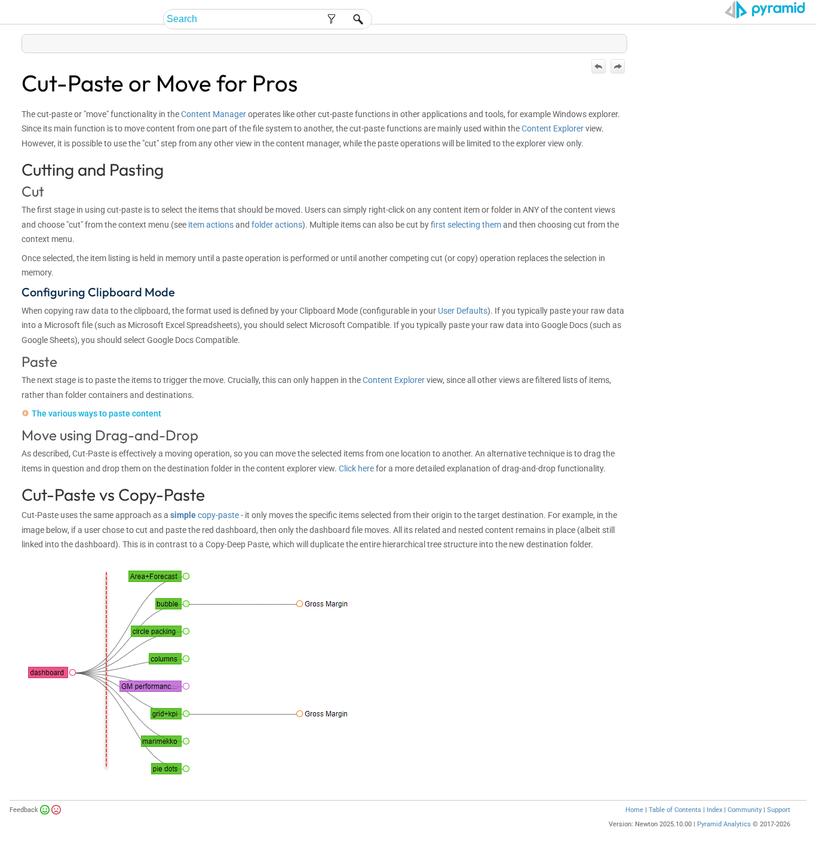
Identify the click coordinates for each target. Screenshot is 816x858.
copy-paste (204, 515)
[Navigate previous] (598, 66)
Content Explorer (552, 128)
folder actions (276, 224)
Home (634, 810)
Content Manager (213, 114)
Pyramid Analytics (724, 824)
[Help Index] (626, 41)
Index (714, 810)
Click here (356, 468)
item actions (211, 224)
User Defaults (462, 310)
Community (745, 810)
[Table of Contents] (617, 41)
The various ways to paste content (96, 413)
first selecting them (466, 224)
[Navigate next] (618, 66)
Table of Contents (675, 810)
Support (778, 810)
